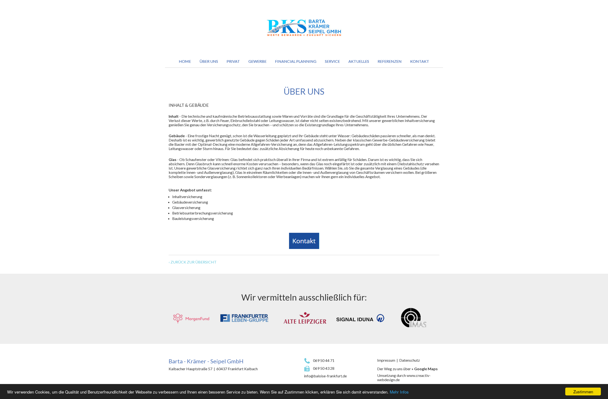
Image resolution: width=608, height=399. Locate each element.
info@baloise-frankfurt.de (325, 376)
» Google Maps (425, 368)
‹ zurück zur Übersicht (193, 262)
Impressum (386, 360)
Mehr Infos (399, 392)
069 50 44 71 (323, 360)
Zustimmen (583, 391)
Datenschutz (409, 360)
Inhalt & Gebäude (189, 105)
